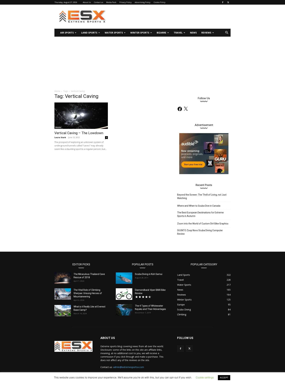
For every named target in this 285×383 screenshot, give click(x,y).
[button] (227, 32)
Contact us (98, 2)
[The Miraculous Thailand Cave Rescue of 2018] (62, 278)
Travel (178, 32)
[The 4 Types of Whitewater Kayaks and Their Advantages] (124, 310)
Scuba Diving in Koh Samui (148, 274)
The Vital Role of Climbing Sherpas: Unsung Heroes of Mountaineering (88, 293)
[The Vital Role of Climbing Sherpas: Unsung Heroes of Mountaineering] (62, 294)
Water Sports (114, 32)
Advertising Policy (142, 2)
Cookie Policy (159, 2)
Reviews (206, 32)
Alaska (58, 127)
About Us (87, 2)
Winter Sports (139, 32)
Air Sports (67, 32)
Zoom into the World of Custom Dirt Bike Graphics (202, 223)
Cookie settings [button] (205, 377)
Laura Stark (60, 137)
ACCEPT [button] (224, 377)
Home (57, 91)
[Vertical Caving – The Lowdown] (81, 115)
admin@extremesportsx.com (128, 367)
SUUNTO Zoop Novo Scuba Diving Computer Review (200, 232)
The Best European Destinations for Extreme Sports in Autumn (200, 214)
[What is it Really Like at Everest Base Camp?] (62, 310)
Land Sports (89, 32)
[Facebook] (222, 2)
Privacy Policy (125, 2)
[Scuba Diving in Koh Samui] (124, 278)
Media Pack (111, 2)
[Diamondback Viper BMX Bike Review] (124, 294)
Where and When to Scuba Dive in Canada (198, 205)
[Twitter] (228, 2)
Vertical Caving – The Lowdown (78, 133)
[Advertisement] (142, 61)
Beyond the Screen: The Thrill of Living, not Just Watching (201, 196)
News (193, 32)
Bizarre (161, 32)
